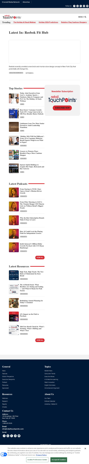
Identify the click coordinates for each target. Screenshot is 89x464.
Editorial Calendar (49, 401)
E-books (4, 407)
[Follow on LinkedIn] (77, 6)
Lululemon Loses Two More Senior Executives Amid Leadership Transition (32, 125)
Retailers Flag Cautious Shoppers (74, 22)
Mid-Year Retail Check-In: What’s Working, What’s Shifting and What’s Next (32, 328)
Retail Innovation (49, 382)
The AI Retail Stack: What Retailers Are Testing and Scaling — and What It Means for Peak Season (31, 287)
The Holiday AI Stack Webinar (24, 22)
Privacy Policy (41, 455)
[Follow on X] (81, 6)
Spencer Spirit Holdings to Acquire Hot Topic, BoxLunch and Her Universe (32, 166)
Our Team (47, 398)
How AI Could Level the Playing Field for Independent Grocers (31, 232)
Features (23, 145)
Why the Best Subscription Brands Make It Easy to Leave (32, 219)
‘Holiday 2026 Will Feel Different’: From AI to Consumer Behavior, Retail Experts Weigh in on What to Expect (32, 139)
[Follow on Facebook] (74, 6)
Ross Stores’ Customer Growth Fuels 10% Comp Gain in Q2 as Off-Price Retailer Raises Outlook (31, 112)
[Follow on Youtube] (87, 6)
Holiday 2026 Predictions (48, 22)
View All (40, 257)
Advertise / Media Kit (50, 404)
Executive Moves (49, 376)
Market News (48, 371)
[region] (44, 454)
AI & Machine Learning (51, 379)
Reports (4, 404)
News (22, 104)
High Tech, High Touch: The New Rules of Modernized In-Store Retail (31, 274)
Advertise (26, 2)
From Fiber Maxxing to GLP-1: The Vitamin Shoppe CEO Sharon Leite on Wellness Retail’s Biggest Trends (32, 205)
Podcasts (24, 196)
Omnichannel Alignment (51, 388)
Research (5, 401)
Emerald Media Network (11, 2)
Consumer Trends (49, 373)
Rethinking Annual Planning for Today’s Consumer (31, 301)
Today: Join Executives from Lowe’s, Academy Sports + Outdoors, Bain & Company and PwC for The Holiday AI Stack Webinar (31, 97)
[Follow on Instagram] (84, 6)
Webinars (5, 398)
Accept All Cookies (59, 460)
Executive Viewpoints (16, 72)
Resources (24, 279)
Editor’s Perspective (8, 376)
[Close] (85, 448)
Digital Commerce (49, 385)
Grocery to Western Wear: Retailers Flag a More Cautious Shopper (31, 153)
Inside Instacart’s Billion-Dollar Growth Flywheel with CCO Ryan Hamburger (32, 246)
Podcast (4, 382)
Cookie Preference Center (37, 460)
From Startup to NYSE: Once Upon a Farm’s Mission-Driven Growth (31, 191)
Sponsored (5, 388)
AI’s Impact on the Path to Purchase (29, 315)
